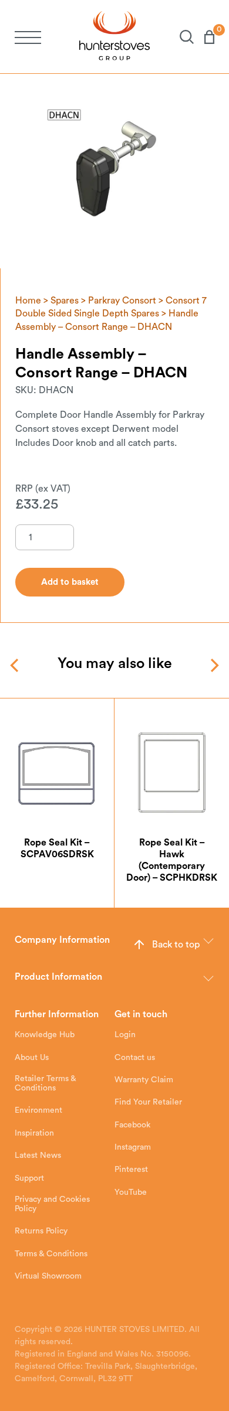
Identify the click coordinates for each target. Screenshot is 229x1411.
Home (28, 300)
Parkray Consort (122, 300)
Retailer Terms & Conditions (45, 1083)
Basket (204, 37)
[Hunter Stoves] (114, 37)
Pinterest (131, 1169)
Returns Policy (41, 1231)
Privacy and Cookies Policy (52, 1204)
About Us (32, 1058)
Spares (64, 300)
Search (181, 37)
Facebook (132, 1125)
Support (29, 1178)
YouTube (130, 1192)
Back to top (176, 944)
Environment (38, 1110)
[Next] (213, 665)
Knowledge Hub (45, 1035)
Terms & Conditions (51, 1254)
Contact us (134, 1058)
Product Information (58, 976)
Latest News (38, 1155)
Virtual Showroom (48, 1276)
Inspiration (34, 1133)
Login (125, 1035)
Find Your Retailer (148, 1102)
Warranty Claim (143, 1080)
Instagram (132, 1147)
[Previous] (15, 665)
